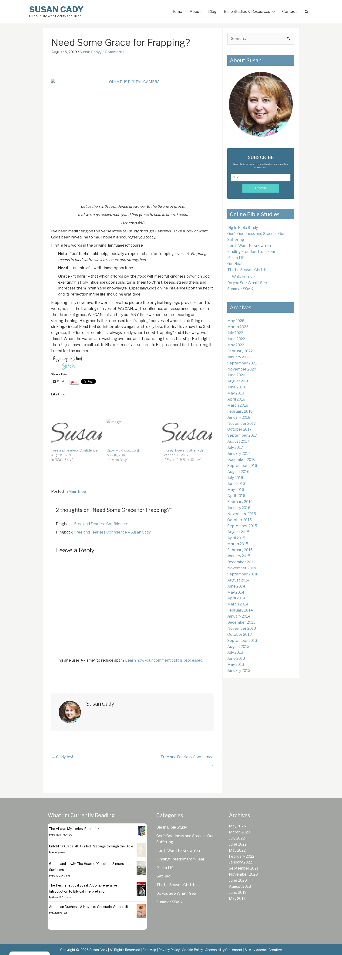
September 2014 (242, 574)
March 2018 (237, 405)
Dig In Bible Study (242, 227)
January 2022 (238, 357)
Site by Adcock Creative (263, 950)
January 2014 (239, 616)
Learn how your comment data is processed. (164, 660)
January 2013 (238, 670)
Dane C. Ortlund (61, 875)
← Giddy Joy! (62, 757)
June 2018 (236, 387)
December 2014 (241, 562)
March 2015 (237, 544)
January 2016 (238, 508)
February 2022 (240, 351)
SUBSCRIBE (261, 188)
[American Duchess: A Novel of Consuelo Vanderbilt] (141, 910)
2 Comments (113, 52)
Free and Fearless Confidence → (187, 758)
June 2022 (236, 339)
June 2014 (236, 586)
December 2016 (241, 459)
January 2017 (238, 453)
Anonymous (58, 852)
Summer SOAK (240, 289)
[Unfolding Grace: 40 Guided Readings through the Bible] (141, 849)
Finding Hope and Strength (182, 450)
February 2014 (240, 610)
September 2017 (242, 435)
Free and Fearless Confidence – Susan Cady (112, 532)
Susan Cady (56, 9)
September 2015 (242, 526)
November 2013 (241, 628)
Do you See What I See (247, 283)
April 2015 (236, 538)
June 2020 (236, 375)
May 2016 (235, 489)
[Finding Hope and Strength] (187, 433)
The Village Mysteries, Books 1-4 (74, 829)
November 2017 (241, 423)
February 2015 (240, 550)
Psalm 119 (236, 257)
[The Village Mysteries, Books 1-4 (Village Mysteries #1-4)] (141, 830)
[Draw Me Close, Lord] (132, 433)
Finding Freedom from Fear (251, 251)
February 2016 (240, 502)
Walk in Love (243, 277)
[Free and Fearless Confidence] (76, 433)
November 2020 (241, 369)
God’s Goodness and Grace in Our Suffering (185, 839)
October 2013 (239, 634)
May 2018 (235, 393)
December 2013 (241, 622)
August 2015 (238, 532)
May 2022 (235, 345)
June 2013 (236, 658)
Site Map (149, 950)
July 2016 (235, 478)
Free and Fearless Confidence (74, 450)
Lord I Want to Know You (249, 245)
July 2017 (235, 447)
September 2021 (242, 363)
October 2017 (239, 429)
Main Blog (77, 491)
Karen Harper (59, 912)
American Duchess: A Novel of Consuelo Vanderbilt (88, 907)
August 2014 (238, 580)
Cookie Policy (192, 950)
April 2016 (236, 495)
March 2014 (237, 604)
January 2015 (238, 556)
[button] (306, 11)
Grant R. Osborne (61, 897)
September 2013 (242, 640)
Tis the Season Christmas (249, 270)
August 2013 (238, 646)
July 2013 (235, 652)
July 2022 (235, 333)
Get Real (234, 264)
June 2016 (236, 483)
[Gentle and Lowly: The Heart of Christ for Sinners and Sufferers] (141, 867)
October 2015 (239, 520)
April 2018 (236, 399)
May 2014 (235, 592)
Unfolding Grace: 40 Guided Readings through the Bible (91, 846)
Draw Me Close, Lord (123, 450)
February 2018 (240, 411)
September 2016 (242, 465)
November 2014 (241, 568)
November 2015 (241, 514)
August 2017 (238, 441)
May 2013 (235, 664)
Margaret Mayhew (62, 834)
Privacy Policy (169, 950)
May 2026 (235, 321)
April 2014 (236, 598)
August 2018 (238, 381)
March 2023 (237, 327)
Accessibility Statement (223, 950)
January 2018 (238, 417)
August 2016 (238, 471)
